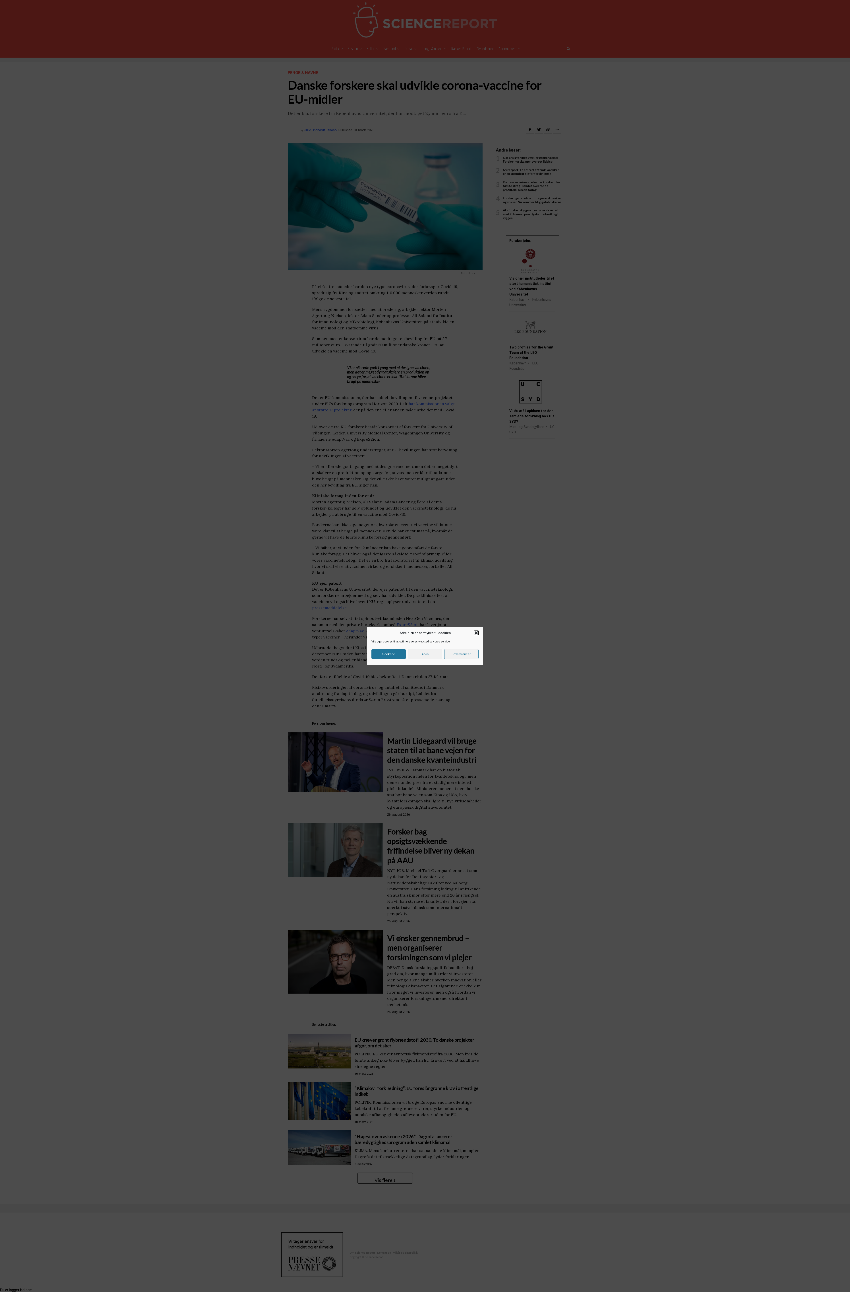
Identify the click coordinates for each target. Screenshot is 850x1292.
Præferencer (461, 654)
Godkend (388, 654)
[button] (476, 633)
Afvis (425, 654)
